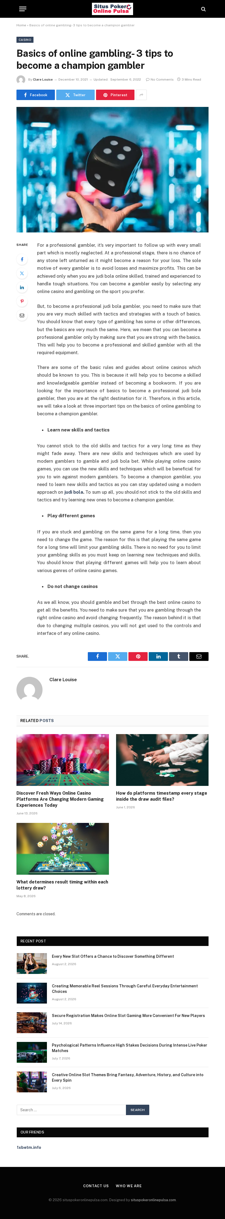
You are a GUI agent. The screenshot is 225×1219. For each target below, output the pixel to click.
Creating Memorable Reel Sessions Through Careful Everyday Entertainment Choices (125, 989)
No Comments (162, 79)
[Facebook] (21, 259)
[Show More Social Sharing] (141, 95)
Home (21, 25)
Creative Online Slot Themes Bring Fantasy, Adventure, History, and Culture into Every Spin (127, 1077)
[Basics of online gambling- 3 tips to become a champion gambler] (112, 169)
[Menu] (22, 9)
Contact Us (96, 1186)
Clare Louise (43, 79)
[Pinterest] (21, 301)
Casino (25, 39)
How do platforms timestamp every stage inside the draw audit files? (161, 796)
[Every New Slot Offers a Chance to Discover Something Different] (32, 963)
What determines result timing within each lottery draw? (62, 885)
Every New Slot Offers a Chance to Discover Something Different (113, 956)
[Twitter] (21, 273)
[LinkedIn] (21, 287)
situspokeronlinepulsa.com (153, 1200)
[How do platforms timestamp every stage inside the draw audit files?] (162, 760)
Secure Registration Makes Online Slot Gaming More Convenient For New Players (128, 1015)
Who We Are (129, 1186)
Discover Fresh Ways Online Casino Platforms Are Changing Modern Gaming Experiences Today (60, 799)
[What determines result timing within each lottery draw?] (62, 849)
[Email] (21, 315)
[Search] (203, 9)
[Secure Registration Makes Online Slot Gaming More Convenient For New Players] (32, 1022)
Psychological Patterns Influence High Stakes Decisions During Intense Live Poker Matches (129, 1048)
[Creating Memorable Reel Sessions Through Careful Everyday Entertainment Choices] (32, 993)
